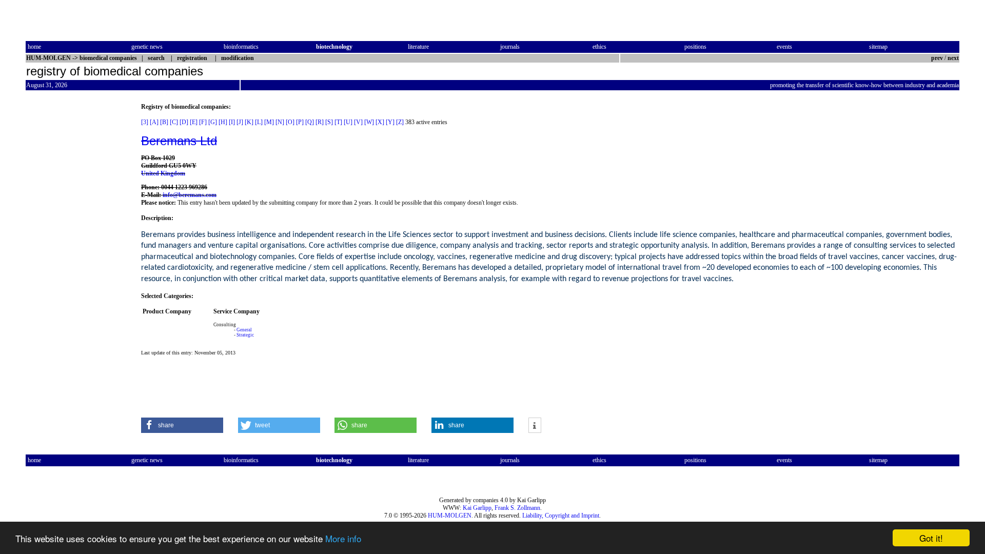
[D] (184, 122)
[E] (194, 122)
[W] (369, 122)
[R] (320, 122)
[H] (223, 122)
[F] (203, 122)
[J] (240, 122)
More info (343, 538)
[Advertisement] (69, 257)
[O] (290, 122)
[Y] (390, 122)
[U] (348, 122)
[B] (164, 122)
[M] (269, 122)
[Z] (400, 122)
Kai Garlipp (477, 507)
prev (937, 58)
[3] (144, 122)
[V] (358, 122)
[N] (279, 122)
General (244, 329)
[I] (232, 122)
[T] (338, 122)
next (953, 58)
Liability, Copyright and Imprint (560, 515)
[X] (380, 122)
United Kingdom (163, 173)
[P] (300, 122)
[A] (154, 122)
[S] (329, 122)
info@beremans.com (189, 195)
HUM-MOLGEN (449, 515)
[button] (182, 425)
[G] (212, 122)
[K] (249, 122)
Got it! (931, 537)
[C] (174, 122)
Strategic (245, 335)
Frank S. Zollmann (517, 507)
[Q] (309, 122)
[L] (259, 122)
